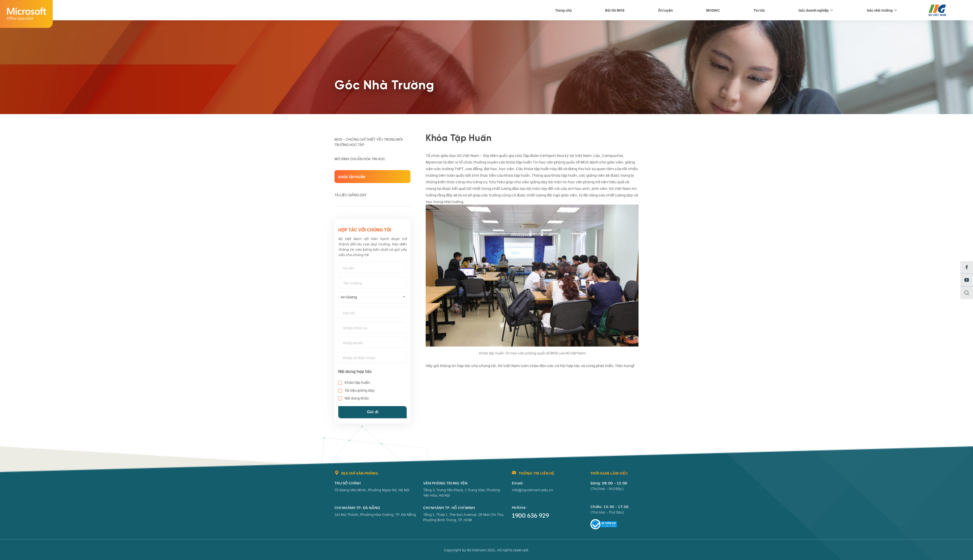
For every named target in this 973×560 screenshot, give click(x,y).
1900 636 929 (530, 515)
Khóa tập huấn (351, 176)
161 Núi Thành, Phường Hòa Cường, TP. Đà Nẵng (375, 514)
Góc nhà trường (880, 10)
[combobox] (372, 297)
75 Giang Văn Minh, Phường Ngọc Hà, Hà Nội (371, 489)
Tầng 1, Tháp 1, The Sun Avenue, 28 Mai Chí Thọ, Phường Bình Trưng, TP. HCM (463, 517)
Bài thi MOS (614, 10)
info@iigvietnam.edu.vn (532, 489)
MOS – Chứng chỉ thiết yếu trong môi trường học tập (368, 141)
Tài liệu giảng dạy (350, 194)
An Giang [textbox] (349, 296)
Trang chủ (563, 10)
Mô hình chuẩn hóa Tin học (359, 158)
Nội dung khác (357, 398)
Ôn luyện (665, 10)
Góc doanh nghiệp (813, 10)
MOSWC (713, 10)
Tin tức (759, 10)
